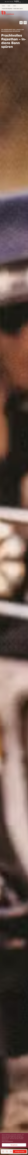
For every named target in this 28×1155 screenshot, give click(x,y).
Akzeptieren (14, 1145)
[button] (7, 1151)
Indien (14, 5)
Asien (9, 5)
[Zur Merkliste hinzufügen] (25, 22)
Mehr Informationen (7, 1141)
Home (3, 5)
